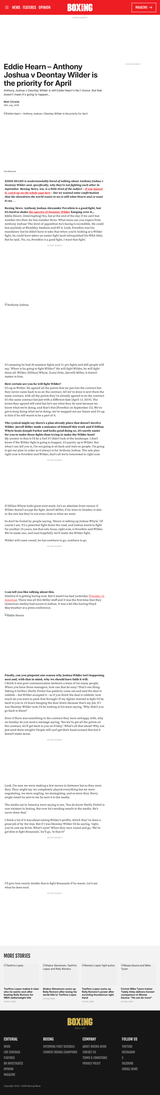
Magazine (141, 7)
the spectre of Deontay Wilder (49, 212)
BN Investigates (13, 1063)
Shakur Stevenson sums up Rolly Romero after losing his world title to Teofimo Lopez (60, 991)
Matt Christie (11, 101)
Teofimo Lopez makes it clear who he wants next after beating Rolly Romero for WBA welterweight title (21, 993)
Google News (130, 1069)
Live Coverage (12, 1052)
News (16, 7)
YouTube (127, 1047)
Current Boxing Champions (60, 1052)
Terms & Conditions (94, 1058)
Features (29, 7)
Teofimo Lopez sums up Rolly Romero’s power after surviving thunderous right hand (98, 993)
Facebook (127, 1063)
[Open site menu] (7, 7)
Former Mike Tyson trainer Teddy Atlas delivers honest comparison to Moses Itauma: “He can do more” (137, 993)
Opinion (44, 7)
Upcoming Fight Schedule (59, 1047)
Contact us (89, 1052)
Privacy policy (91, 1063)
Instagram (128, 1052)
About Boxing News (94, 1047)
